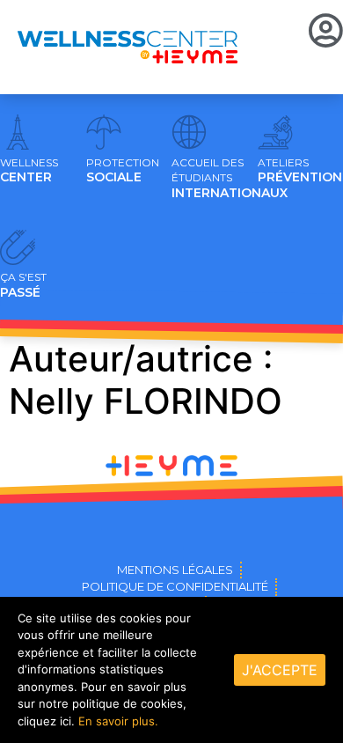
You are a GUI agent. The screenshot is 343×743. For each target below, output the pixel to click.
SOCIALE (122, 171)
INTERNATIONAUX (230, 179)
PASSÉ (23, 285)
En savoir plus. (118, 721)
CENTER (29, 171)
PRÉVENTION (300, 171)
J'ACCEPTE (279, 670)
